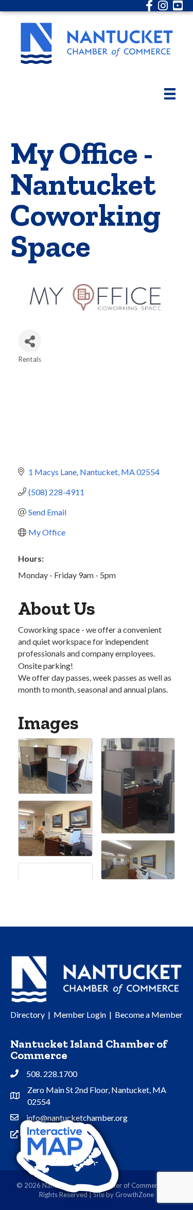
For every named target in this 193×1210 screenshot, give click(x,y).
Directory (27, 1014)
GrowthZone (134, 1194)
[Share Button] (29, 340)
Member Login (80, 1014)
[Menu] (170, 93)
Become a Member (149, 1014)
